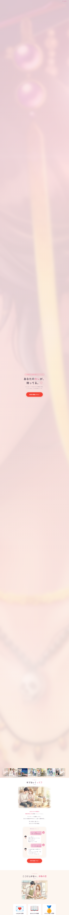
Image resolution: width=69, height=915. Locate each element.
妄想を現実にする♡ (34, 394)
